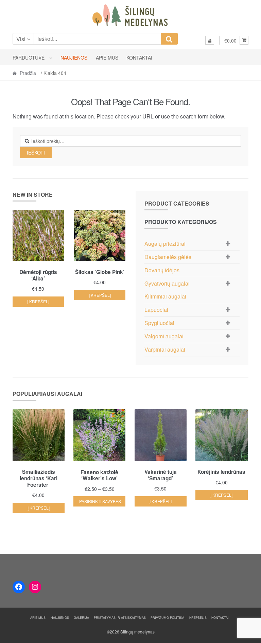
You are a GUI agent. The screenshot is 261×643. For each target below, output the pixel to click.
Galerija (81, 617)
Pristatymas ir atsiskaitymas (120, 617)
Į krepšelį (38, 301)
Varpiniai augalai (164, 349)
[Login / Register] (209, 40)
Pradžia (28, 72)
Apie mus (107, 57)
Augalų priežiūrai (165, 243)
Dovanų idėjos (161, 270)
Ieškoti (36, 152)
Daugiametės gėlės (167, 257)
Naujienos (73, 57)
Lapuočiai (156, 310)
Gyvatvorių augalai (167, 283)
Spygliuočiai (159, 323)
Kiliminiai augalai (165, 296)
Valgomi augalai (164, 336)
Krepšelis (198, 617)
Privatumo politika (167, 617)
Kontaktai (139, 57)
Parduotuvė (29, 57)
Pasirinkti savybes (100, 501)
